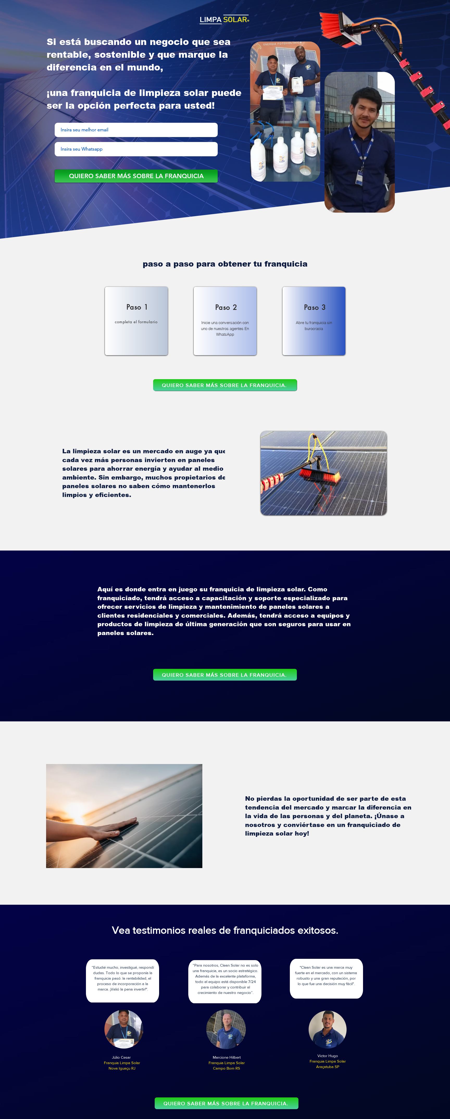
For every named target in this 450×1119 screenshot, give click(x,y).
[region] (136, 321)
